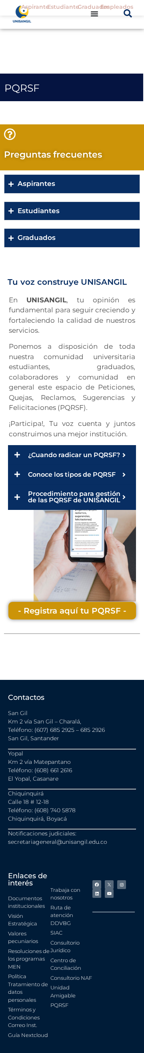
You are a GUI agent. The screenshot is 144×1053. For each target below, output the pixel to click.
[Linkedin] (96, 893)
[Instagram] (121, 884)
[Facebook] (96, 884)
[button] (128, 13)
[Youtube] (109, 893)
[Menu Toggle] (94, 14)
